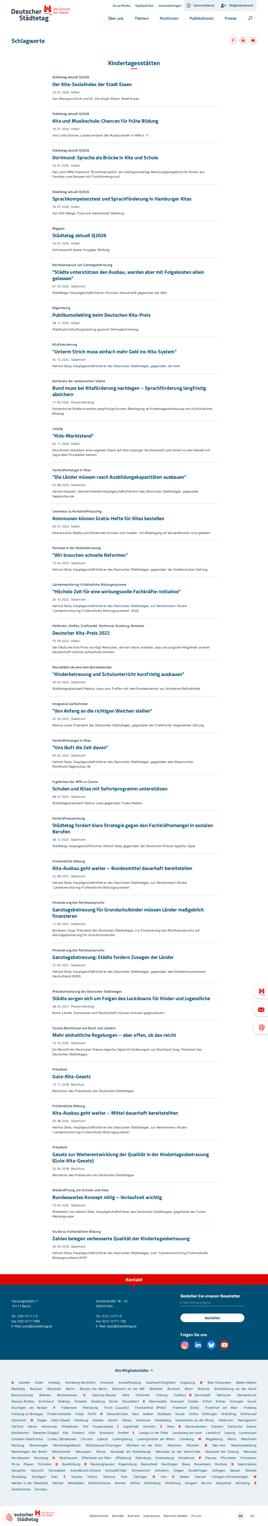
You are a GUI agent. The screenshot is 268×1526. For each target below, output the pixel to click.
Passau (210, 1458)
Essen (251, 1401)
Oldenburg (143, 1458)
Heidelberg (163, 1420)
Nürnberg (41, 1458)
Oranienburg (164, 1458)
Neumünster (61, 1452)
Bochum (174, 1389)
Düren (113, 1401)
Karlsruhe (235, 1426)
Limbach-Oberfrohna (27, 1439)
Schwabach (58, 1470)
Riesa (186, 1464)
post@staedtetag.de (37, 1326)
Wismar (120, 1483)
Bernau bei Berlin (94, 1389)
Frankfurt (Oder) (186, 1408)
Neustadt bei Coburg (221, 1452)
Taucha (76, 1477)
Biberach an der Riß (128, 1389)
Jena (170, 1426)
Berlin (70, 1389)
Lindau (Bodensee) (62, 1439)
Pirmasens (248, 1458)
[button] (116, 18)
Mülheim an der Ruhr (144, 1445)
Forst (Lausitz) (116, 1408)
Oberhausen (68, 1458)
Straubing (19, 1477)
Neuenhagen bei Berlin (29, 1452)
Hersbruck (49, 1426)
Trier (124, 1477)
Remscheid (149, 1464)
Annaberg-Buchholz (80, 1382)
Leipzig (229, 1433)
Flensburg (90, 1408)
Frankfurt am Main (221, 1408)
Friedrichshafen (59, 1414)
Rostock (221, 1464)
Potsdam (44, 1464)
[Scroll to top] (252, 1274)
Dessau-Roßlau (23, 1401)
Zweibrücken (21, 1489)
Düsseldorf (130, 1401)
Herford (17, 1426)
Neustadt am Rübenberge (131, 1452)
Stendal (250, 1470)
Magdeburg (214, 1439)
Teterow (109, 1477)
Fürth (92, 1414)
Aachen (24, 1382)
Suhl (54, 1477)
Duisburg (98, 1401)
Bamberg (18, 1389)
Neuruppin (83, 1452)
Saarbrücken (247, 1464)
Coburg (162, 1395)
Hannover (143, 1420)
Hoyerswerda (103, 1426)
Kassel (251, 1426)
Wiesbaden (76, 1483)
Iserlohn (149, 1426)
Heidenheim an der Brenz (194, 1420)
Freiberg (250, 1408)
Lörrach (86, 1439)
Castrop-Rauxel (104, 1395)
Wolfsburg (173, 1483)
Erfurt (207, 1401)
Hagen (42, 1420)
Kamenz (217, 1426)
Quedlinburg (71, 1464)
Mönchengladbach (67, 1445)
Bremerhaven (67, 1395)
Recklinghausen (103, 1464)
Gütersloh (19, 1420)
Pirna (15, 1464)
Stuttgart (39, 1477)
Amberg (54, 1382)
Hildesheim (70, 1426)
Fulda (79, 1414)
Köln (92, 1433)
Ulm (164, 1477)
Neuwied (250, 1452)
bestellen (212, 1318)
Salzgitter (19, 1470)
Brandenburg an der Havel (235, 1389)
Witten (135, 1483)
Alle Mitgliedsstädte (131, 1370)
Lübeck (103, 1439)
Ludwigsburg (122, 1439)
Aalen (39, 1382)
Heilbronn (226, 1420)
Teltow (92, 1477)
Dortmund (46, 1401)
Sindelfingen (197, 1470)
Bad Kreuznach (219, 1382)
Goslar (180, 1414)
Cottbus (180, 1395)
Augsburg (187, 1382)
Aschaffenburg (130, 1382)
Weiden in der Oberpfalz (30, 1483)
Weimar (58, 1483)
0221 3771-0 (112, 1316)
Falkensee (69, 1408)
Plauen (29, 1464)
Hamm (113, 1420)
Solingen (218, 1470)
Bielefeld (156, 1389)
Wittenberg (152, 1483)
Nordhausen (21, 1458)
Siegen (179, 1470)
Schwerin (162, 1470)
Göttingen (210, 1414)
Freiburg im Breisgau (27, 1414)
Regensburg (128, 1464)
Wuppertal (223, 1483)
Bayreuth (54, 1389)
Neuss (101, 1452)
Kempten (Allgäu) (46, 1433)
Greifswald (248, 1414)
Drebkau (64, 1401)
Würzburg (243, 1483)
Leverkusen (247, 1433)
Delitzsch (224, 1395)
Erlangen (236, 1401)
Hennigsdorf (247, 1420)
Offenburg (123, 1458)
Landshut (213, 1433)
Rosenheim (202, 1464)
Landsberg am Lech (187, 1433)
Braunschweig (22, 1395)
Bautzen (36, 1389)
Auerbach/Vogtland (160, 1382)
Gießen (148, 1414)
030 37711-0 (27, 1316)
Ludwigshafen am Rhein (156, 1439)
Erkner (221, 1401)
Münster (193, 1445)
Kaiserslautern (196, 1426)
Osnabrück (186, 1458)
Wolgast (191, 1483)
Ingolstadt (131, 1426)
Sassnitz (37, 1470)
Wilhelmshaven (99, 1483)
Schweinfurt (141, 1470)
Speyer (235, 1470)
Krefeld (123, 1433)
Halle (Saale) (60, 1420)
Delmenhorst (246, 1395)
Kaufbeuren (20, 1433)
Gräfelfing (229, 1414)
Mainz (232, 1439)
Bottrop (203, 1389)
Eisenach (177, 1401)
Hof (86, 1426)
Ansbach (106, 1382)
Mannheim (248, 1439)
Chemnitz (143, 1395)
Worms (206, 1483)
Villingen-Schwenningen (229, 1477)
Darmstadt (203, 1395)
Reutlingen (169, 1464)
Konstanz (107, 1433)
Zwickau (41, 1489)
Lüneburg (186, 1439)
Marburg (18, 1445)
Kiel (65, 1433)
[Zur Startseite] (41, 13)
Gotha (193, 1414)
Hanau (127, 1420)
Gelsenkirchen (117, 1414)
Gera (135, 1414)
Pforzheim (228, 1458)
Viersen (200, 1477)
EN (252, 1515)
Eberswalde (157, 1401)
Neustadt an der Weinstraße (178, 1452)
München (174, 1445)
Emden (193, 1401)
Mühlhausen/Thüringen (103, 1445)
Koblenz (78, 1433)
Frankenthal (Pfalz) (150, 1408)
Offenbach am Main (96, 1458)
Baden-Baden (246, 1382)
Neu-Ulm (219, 1445)
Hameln (98, 1420)
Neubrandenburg (243, 1445)
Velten (184, 1477)
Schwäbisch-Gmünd (85, 1470)
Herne (32, 1426)
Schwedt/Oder (116, 1470)
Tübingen (140, 1477)
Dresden (81, 1401)
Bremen (45, 1395)
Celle (125, 1395)
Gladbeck (164, 1414)
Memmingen (39, 1445)
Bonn (189, 1389)
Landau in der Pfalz (153, 1433)
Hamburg (81, 1420)
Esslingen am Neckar (29, 1408)
